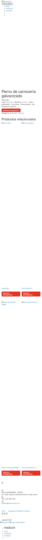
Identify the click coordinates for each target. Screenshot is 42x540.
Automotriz (13, 113)
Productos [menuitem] (7, 533)
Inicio (7, 6)
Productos (9, 8)
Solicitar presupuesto (11, 110)
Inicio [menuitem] (6, 531)
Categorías (12, 511)
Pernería (21, 113)
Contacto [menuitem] (7, 536)
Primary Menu (7, 4)
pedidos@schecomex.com (11, 503)
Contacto (9, 11)
